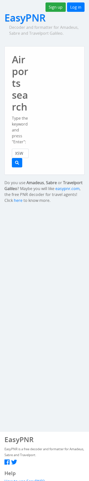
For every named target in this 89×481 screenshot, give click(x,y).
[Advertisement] (62, 81)
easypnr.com (67, 188)
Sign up (56, 7)
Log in (75, 7)
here (18, 200)
